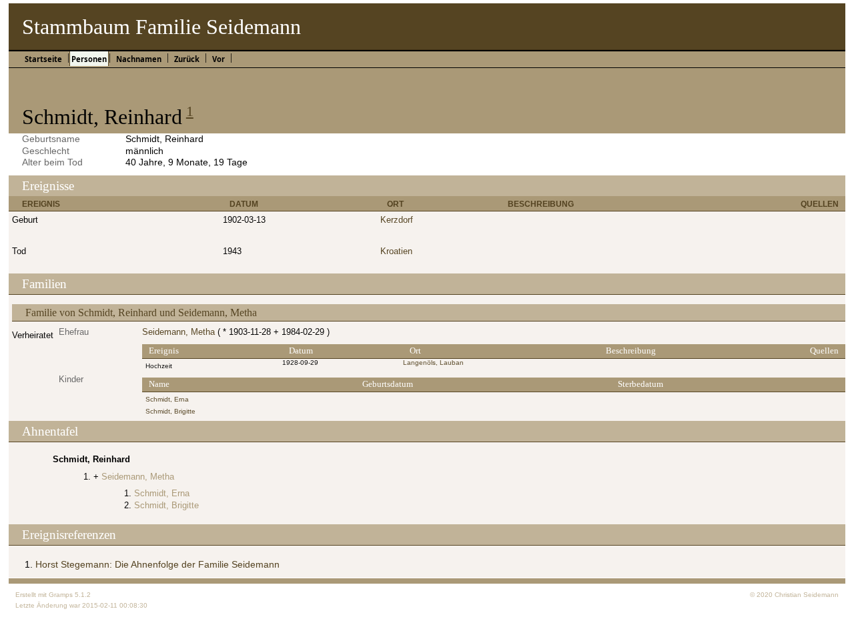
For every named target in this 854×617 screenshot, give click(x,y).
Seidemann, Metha (178, 332)
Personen (89, 59)
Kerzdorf (396, 220)
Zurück (186, 59)
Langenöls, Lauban (433, 362)
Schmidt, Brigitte (170, 411)
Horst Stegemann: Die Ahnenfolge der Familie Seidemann (157, 564)
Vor (218, 59)
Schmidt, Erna (167, 399)
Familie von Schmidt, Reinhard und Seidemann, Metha (141, 312)
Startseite (43, 59)
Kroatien (396, 251)
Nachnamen (138, 59)
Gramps (61, 594)
